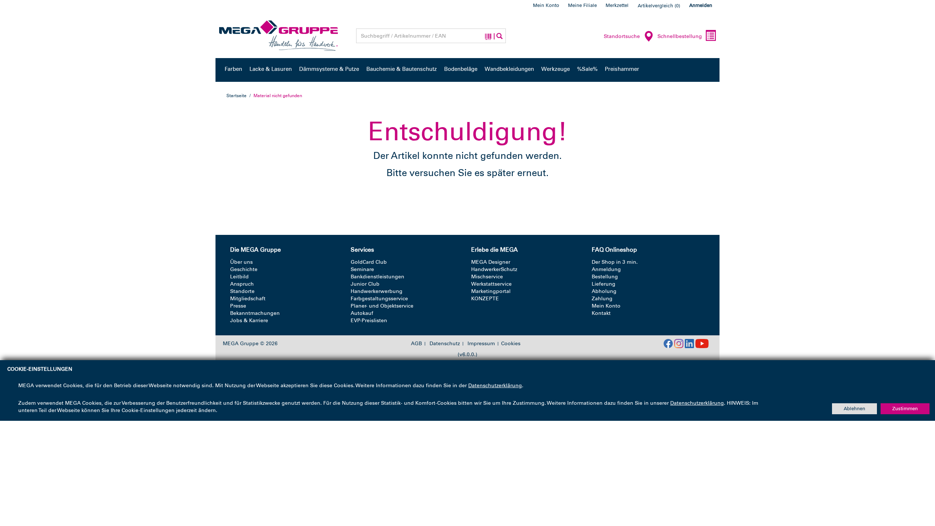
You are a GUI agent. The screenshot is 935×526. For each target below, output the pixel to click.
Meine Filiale (582, 5)
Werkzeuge (555, 69)
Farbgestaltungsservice (379, 299)
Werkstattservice (491, 284)
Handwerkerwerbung (376, 291)
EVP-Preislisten (369, 320)
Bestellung (605, 277)
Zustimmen (905, 408)
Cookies (510, 343)
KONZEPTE (485, 299)
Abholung (604, 291)
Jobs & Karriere (249, 320)
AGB (416, 344)
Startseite (236, 95)
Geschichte (243, 269)
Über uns (241, 262)
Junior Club (365, 284)
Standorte (242, 291)
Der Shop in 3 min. (615, 262)
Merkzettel (617, 5)
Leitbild (239, 277)
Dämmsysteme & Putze (329, 69)
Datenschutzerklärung (495, 385)
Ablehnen (854, 408)
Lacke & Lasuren (270, 69)
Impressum (481, 344)
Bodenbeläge (460, 69)
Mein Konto (546, 5)
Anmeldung (606, 269)
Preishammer (622, 69)
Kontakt (601, 313)
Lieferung (603, 284)
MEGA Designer (490, 262)
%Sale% (587, 69)
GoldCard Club (369, 262)
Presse (238, 306)
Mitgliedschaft (248, 299)
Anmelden (700, 5)
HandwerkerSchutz (494, 269)
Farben (233, 69)
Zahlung (602, 299)
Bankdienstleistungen (377, 277)
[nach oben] (915, 489)
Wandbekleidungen (509, 69)
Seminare (362, 269)
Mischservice (487, 277)
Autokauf (362, 313)
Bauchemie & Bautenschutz (401, 69)
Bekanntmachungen (255, 313)
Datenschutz (445, 344)
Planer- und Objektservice (382, 306)
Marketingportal (491, 291)
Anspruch (242, 284)
